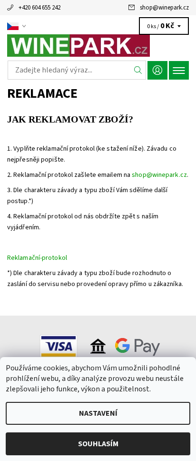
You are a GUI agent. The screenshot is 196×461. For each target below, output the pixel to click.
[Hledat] (138, 70)
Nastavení (98, 413)
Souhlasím (98, 444)
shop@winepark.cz (164, 7)
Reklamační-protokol (37, 258)
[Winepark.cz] (98, 45)
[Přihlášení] (157, 70)
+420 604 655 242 (39, 7)
